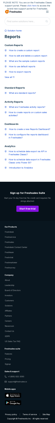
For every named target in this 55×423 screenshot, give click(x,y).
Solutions (9, 306)
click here (32, 5)
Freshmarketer (11, 262)
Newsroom (9, 326)
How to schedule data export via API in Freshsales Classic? (28, 153)
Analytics (10, 146)
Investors (9, 295)
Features (8, 354)
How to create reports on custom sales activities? (28, 114)
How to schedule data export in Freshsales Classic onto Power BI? (29, 161)
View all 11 (9, 77)
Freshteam (9, 252)
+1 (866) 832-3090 (16, 376)
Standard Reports (15, 87)
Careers (8, 321)
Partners (8, 316)
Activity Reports (14, 101)
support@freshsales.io (17, 382)
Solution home (14, 30)
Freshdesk (9, 232)
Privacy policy (11, 414)
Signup (8, 364)
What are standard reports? (22, 93)
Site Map (46, 414)
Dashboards (11, 124)
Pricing (8, 359)
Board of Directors (13, 290)
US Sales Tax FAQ (12, 341)
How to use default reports (22, 66)
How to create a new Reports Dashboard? (29, 129)
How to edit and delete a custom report (28, 55)
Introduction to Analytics (21, 167)
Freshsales (9, 242)
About (7, 280)
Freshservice (10, 237)
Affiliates (8, 311)
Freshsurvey (10, 268)
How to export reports (20, 72)
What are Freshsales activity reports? (27, 107)
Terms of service (30, 414)
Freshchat (9, 257)
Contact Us (9, 331)
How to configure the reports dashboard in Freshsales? (28, 136)
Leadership (9, 285)
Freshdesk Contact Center (16, 247)
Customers (9, 300)
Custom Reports (14, 45)
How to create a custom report (24, 50)
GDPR (7, 336)
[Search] (46, 21)
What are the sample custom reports (27, 61)
